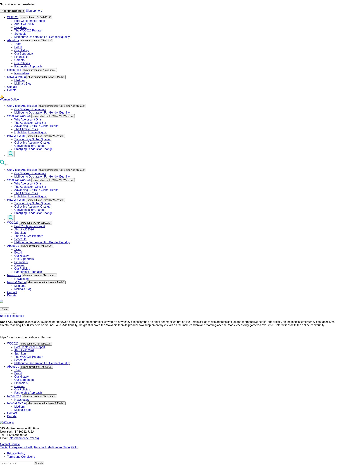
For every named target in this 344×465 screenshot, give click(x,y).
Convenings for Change (29, 145)
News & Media (16, 76)
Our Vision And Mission (22, 105)
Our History (21, 50)
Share (4, 309)
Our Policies (22, 63)
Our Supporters (24, 53)
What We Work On (19, 115)
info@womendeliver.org (24, 438)
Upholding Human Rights (30, 132)
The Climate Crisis (26, 129)
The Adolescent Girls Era (30, 122)
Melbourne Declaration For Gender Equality (42, 36)
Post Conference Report (29, 20)
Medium (19, 80)
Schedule (20, 33)
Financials (21, 56)
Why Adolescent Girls (28, 119)
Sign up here (34, 10)
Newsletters (21, 73)
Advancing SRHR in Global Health (36, 125)
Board (18, 47)
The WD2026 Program (28, 30)
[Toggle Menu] (6, 164)
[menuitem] (175, 27)
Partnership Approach (28, 66)
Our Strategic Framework (30, 109)
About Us (13, 40)
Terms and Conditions (21, 456)
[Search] (11, 154)
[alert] (172, 8)
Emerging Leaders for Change (33, 149)
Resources (14, 69)
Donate (11, 90)
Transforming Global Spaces (32, 139)
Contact (12, 86)
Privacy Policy (16, 453)
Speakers (20, 27)
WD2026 (12, 17)
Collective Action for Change (32, 142)
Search (39, 463)
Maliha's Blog (23, 83)
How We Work (16, 135)
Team (17, 43)
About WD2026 (24, 24)
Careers (19, 59)
